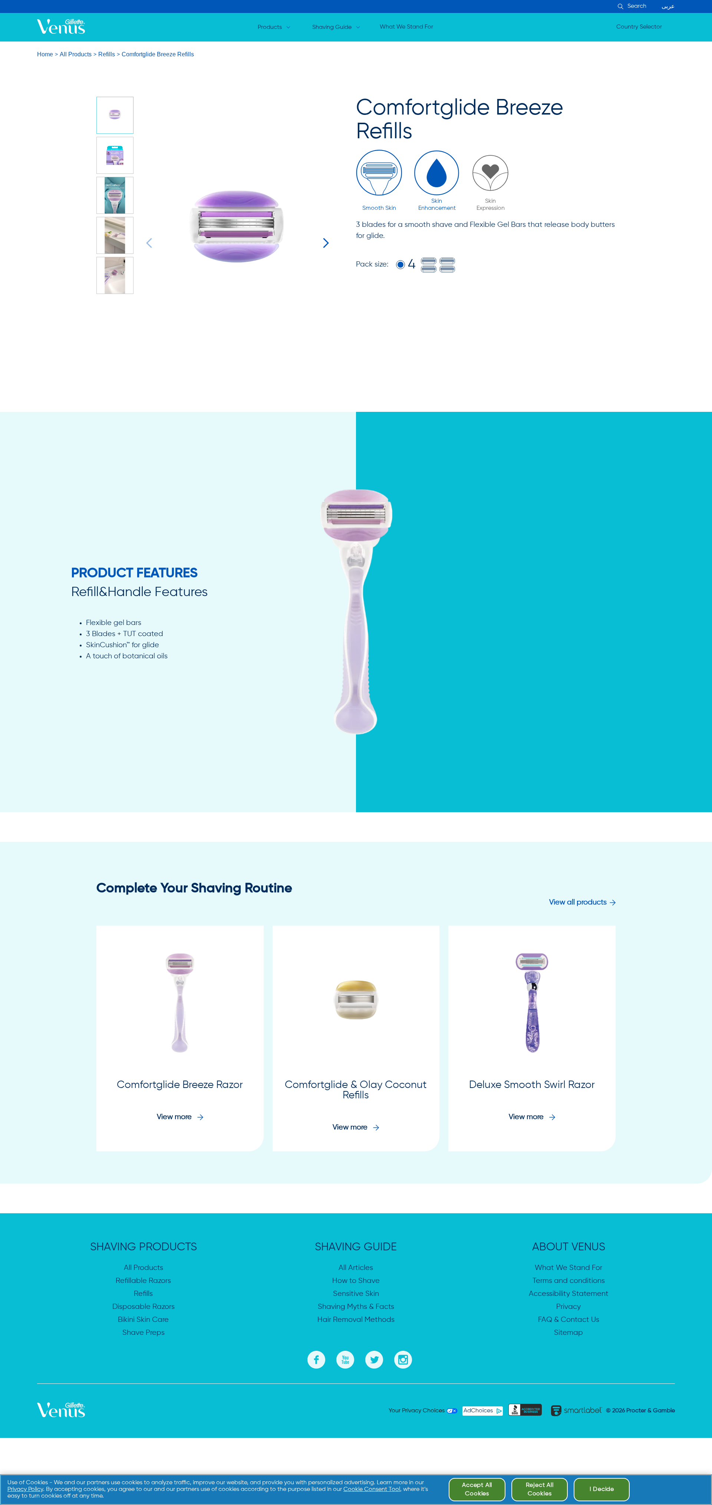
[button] (151, 243)
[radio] (400, 264)
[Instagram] (403, 1359)
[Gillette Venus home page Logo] (61, 27)
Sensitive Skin (356, 1294)
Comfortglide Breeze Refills (158, 54)
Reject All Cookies (540, 1489)
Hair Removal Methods (356, 1320)
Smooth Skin (379, 208)
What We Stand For (406, 27)
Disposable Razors (143, 1307)
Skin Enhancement (436, 204)
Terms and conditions (569, 1281)
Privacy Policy (25, 1489)
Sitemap (568, 1333)
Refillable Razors (143, 1281)
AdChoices (478, 1411)
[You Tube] (345, 1359)
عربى (668, 7)
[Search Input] (619, 7)
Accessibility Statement (569, 1294)
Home (45, 54)
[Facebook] (316, 1359)
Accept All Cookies (477, 1489)
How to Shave (356, 1281)
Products (270, 27)
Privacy (568, 1307)
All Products (76, 54)
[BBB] (525, 1411)
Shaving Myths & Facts (356, 1307)
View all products (578, 902)
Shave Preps (143, 1333)
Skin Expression (491, 204)
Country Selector (639, 27)
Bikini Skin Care (143, 1320)
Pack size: (372, 264)
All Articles (356, 1268)
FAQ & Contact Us (568, 1320)
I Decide (602, 1489)
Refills (106, 54)
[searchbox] (650, 6)
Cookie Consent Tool (371, 1489)
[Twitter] (374, 1359)
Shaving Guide (332, 27)
